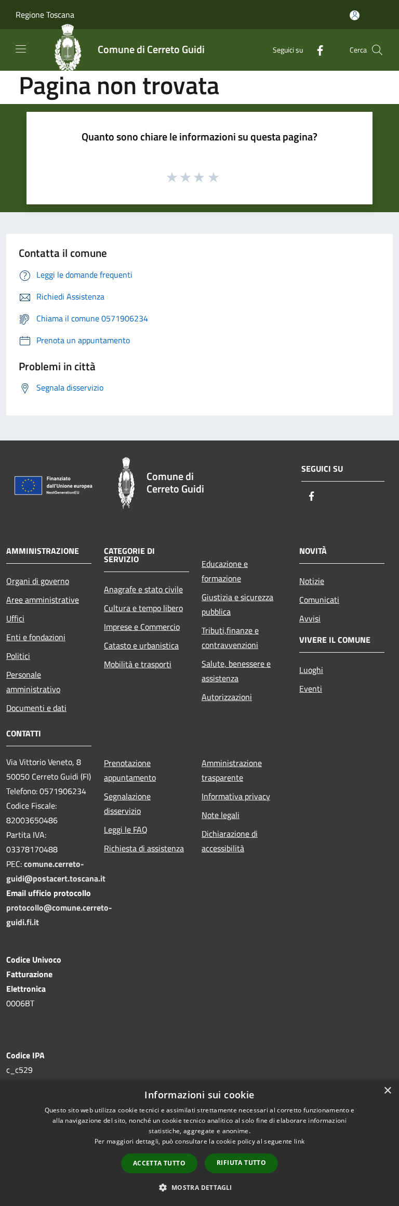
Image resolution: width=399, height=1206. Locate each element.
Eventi (310, 688)
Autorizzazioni (227, 697)
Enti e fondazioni (35, 637)
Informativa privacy (236, 796)
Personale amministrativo (33, 681)
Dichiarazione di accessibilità (230, 840)
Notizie (311, 581)
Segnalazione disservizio (127, 803)
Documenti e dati (36, 708)
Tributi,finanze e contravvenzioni (230, 637)
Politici (18, 656)
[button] (199, 1187)
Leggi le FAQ (126, 829)
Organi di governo (37, 581)
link (299, 1141)
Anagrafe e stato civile (143, 589)
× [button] (387, 1091)
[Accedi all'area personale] (354, 15)
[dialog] (199, 1143)
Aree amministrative (42, 599)
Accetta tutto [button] (159, 1163)
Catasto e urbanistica (141, 645)
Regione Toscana (45, 14)
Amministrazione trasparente (232, 770)
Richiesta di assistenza (144, 848)
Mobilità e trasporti (137, 664)
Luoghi (311, 670)
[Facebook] (315, 50)
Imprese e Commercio (142, 626)
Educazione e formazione (225, 571)
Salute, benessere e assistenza (236, 670)
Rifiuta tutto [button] (241, 1162)
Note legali (221, 815)
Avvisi (310, 618)
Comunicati (319, 599)
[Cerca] (377, 50)
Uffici (15, 618)
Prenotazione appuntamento (130, 770)
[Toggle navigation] (21, 49)
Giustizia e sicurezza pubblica (237, 604)
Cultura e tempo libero (143, 608)
